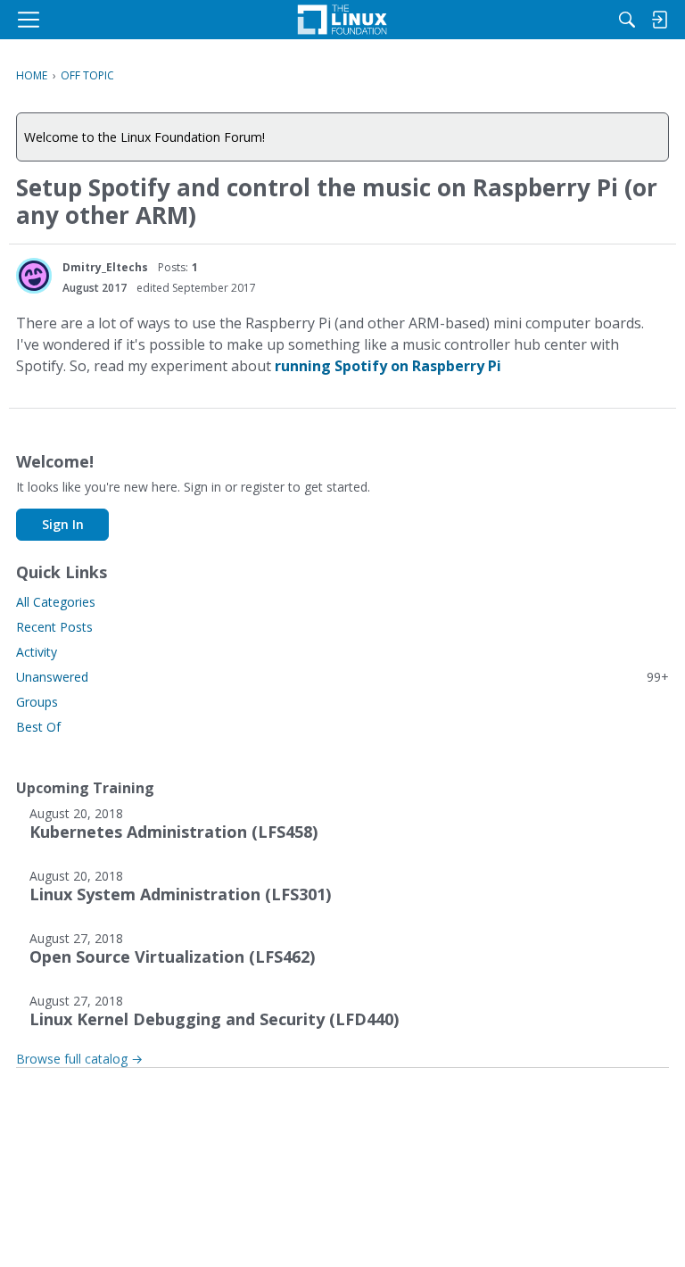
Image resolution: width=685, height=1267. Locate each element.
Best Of (38, 726)
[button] (34, 276)
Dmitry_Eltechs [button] (105, 267)
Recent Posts (54, 626)
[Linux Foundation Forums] (342, 19)
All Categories (55, 601)
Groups (37, 701)
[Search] (627, 19)
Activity (36, 651)
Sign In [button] (63, 524)
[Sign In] (659, 19)
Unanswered (342, 676)
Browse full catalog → (79, 1058)
